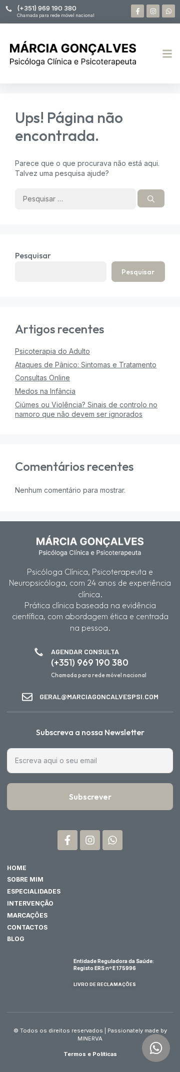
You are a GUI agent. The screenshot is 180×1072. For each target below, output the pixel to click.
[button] (168, 53)
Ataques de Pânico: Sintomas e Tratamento (85, 364)
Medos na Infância (45, 391)
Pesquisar (33, 255)
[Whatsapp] (168, 10)
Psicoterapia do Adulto (52, 351)
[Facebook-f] (137, 10)
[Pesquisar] (151, 198)
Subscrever (90, 797)
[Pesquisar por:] (76, 198)
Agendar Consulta (85, 651)
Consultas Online (42, 377)
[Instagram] (153, 10)
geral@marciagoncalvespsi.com (99, 696)
